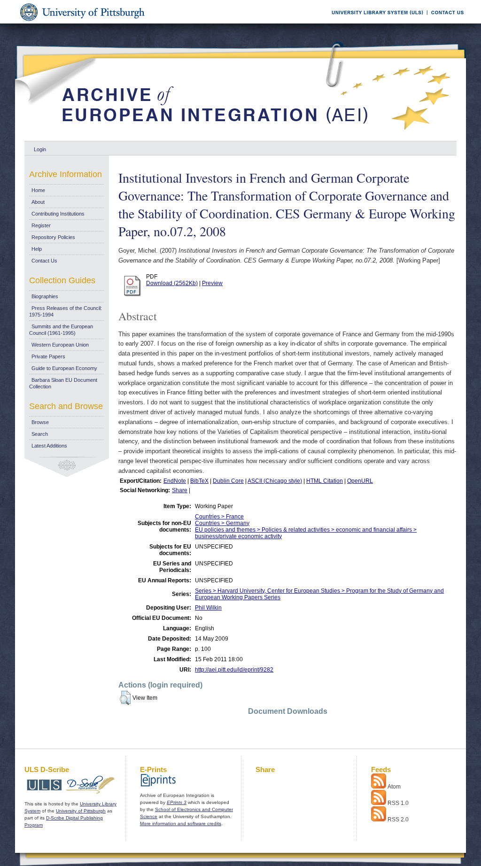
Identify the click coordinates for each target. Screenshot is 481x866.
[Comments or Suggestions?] (445, 21)
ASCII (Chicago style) (275, 481)
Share (179, 490)
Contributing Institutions (58, 213)
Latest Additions (49, 445)
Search (39, 434)
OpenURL (360, 481)
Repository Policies (53, 237)
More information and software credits (180, 823)
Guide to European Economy (64, 368)
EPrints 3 (176, 802)
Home (38, 190)
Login (40, 149)
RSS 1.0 (398, 803)
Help (36, 249)
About (38, 202)
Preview (212, 283)
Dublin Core (228, 481)
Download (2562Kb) (172, 283)
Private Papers (48, 356)
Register (41, 225)
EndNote (174, 481)
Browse (40, 422)
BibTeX (199, 481)
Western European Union (60, 345)
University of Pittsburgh (81, 810)
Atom (394, 786)
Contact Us (44, 260)
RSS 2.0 (398, 819)
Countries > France (219, 516)
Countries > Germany (222, 523)
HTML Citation (324, 481)
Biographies (44, 296)
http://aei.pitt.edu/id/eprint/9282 (234, 669)
